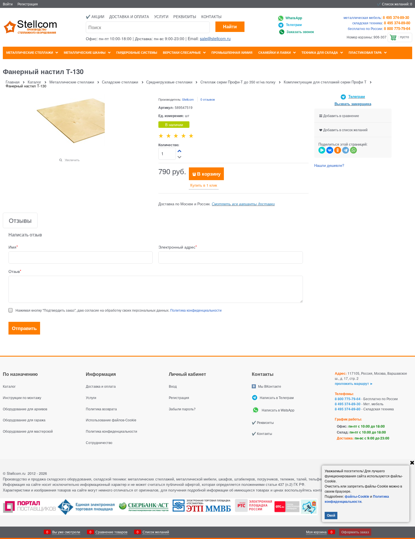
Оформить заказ (355, 531)
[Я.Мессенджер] (321, 150)
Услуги (161, 16)
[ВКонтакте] (329, 150)
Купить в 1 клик (203, 185)
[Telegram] (345, 150)
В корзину (208, 173)
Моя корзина (316, 531)
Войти (8, 3)
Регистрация (28, 3)
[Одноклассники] (337, 150)
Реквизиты (184, 16)
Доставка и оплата (129, 16)
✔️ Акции (95, 16)
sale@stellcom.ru (215, 38)
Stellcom (188, 99)
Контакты (211, 16)
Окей (331, 515)
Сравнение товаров (111, 531)
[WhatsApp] (353, 150)
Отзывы (20, 220)
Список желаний (156, 531)
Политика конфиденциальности (196, 310)
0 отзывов (207, 99)
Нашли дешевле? (329, 165)
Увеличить (72, 160)
